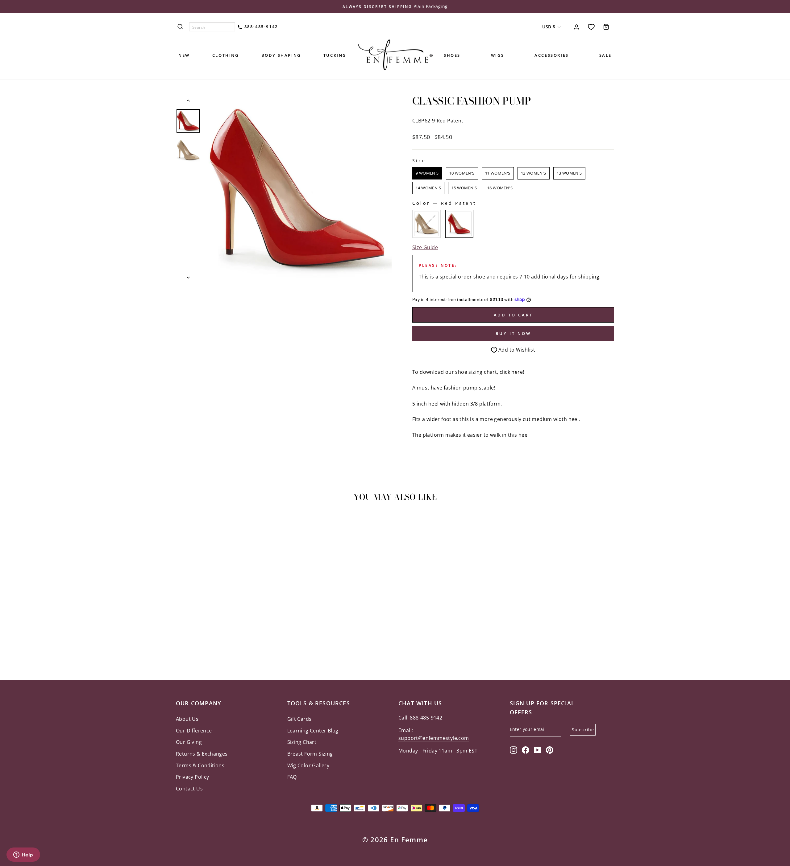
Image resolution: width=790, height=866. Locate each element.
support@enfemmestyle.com (433, 738)
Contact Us (189, 788)
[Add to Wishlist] (183, 524)
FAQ (292, 776)
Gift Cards (299, 718)
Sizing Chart (302, 742)
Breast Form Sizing (310, 753)
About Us (187, 718)
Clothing (225, 55)
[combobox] (212, 26)
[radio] (427, 173)
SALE (605, 55)
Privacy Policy (192, 776)
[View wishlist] (591, 26)
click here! (512, 372)
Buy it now (513, 333)
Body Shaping (281, 55)
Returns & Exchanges (202, 753)
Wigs (497, 55)
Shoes (452, 55)
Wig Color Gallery (308, 765)
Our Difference (194, 730)
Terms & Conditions (200, 765)
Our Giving (189, 742)
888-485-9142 (260, 26)
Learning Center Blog (313, 730)
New (184, 55)
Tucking (334, 55)
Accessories (551, 55)
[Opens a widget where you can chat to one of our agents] (23, 855)
